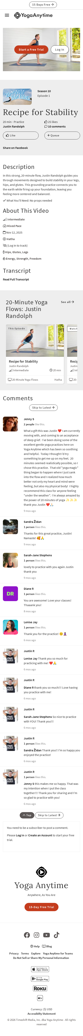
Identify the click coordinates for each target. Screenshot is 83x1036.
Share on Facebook (15, 148)
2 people (29, 424)
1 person (29, 527)
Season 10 (44, 91)
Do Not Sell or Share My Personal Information (41, 958)
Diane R (29, 589)
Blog (49, 946)
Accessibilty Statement (42, 1013)
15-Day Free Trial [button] (41, 907)
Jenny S (29, 419)
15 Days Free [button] (41, 4)
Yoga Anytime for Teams (58, 953)
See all (66, 302)
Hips (8, 252)
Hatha (11, 239)
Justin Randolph (14, 126)
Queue (54, 135)
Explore (36, 953)
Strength (22, 258)
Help (36, 946)
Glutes (16, 252)
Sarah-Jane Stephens (38, 555)
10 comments (57, 126)
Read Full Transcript (16, 279)
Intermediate (16, 219)
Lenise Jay (30, 622)
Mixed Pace (14, 226)
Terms (25, 953)
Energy (10, 258)
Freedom (35, 258)
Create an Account (40, 835)
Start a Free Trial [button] (31, 49)
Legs (25, 252)
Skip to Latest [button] (42, 407)
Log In (20, 835)
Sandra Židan (33, 522)
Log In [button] (59, 49)
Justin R (29, 651)
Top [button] (28, 815)
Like (12, 135)
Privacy (14, 953)
